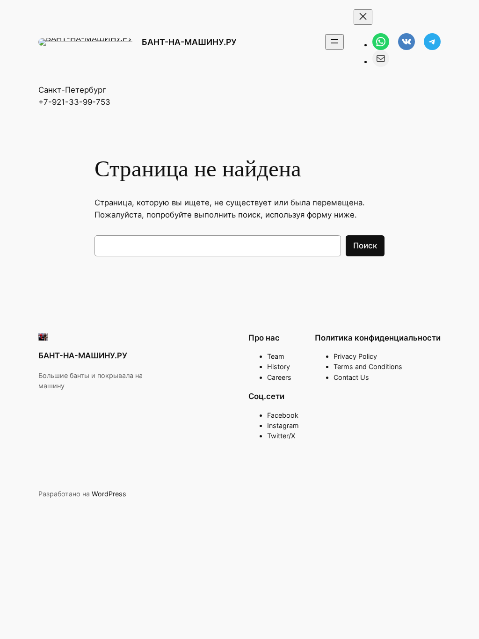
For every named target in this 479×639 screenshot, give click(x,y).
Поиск (365, 245)
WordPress (109, 494)
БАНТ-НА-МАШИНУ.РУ (189, 42)
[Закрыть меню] (363, 17)
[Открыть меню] (334, 42)
